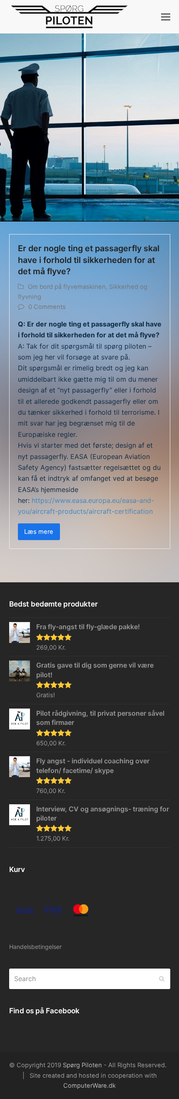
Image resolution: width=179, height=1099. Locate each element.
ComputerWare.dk (89, 1085)
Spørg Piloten (82, 1065)
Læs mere (38, 531)
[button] (165, 16)
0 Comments (47, 307)
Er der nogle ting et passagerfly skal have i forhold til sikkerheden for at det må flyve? (88, 259)
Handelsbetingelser (35, 946)
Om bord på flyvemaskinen (67, 287)
